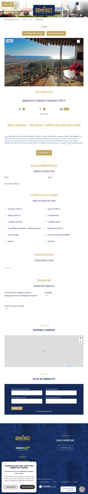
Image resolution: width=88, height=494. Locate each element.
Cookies (75, 482)
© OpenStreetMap (78, 366)
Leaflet (62, 366)
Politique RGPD (65, 482)
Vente (24, 19)
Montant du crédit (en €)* (20, 389)
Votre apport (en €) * (18, 397)
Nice (31, 19)
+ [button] (80, 338)
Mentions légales (44, 482)
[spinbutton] (61, 401)
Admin (55, 482)
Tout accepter (27, 487)
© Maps (69, 366)
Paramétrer (10, 487)
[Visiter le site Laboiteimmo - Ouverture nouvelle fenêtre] (47, 486)
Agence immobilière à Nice (11, 19)
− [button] (80, 341)
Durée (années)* (52, 389)
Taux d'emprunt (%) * (53, 397)
